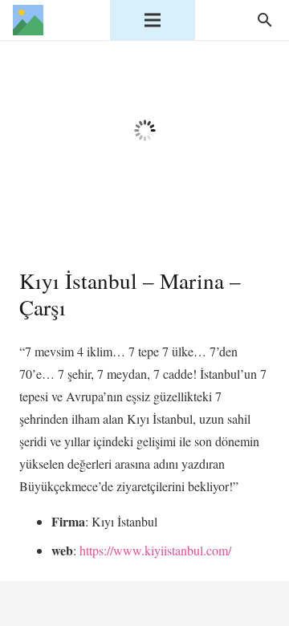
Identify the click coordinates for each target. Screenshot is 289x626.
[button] (264, 20)
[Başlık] (28, 20)
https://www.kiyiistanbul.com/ (155, 550)
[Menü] (152, 20)
